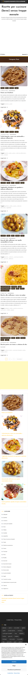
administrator (12, 90)
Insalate (5, 533)
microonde (12, 639)
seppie (12, 310)
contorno (11, 257)
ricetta (8, 310)
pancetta (9, 642)
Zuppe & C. (5, 588)
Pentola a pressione (5, 288)
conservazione (11, 630)
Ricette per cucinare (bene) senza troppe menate (14, 11)
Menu (3, 54)
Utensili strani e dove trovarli (9, 582)
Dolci (4, 526)
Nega (14, 665)
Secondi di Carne (7, 564)
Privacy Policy (17, 673)
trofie (2, 155)
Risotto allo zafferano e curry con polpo (13, 295)
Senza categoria (5, 290)
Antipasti (5, 514)
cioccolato (16, 628)
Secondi (5, 560)
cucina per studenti (18, 257)
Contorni (3, 182)
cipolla (6, 153)
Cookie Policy (10, 673)
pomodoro (3, 310)
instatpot (7, 308)
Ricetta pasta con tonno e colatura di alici (14, 344)
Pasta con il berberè (7, 92)
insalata (17, 636)
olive (3, 642)
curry (2, 258)
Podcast (23, 338)
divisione (21, 633)
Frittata (4, 530)
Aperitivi (5, 517)
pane (15, 642)
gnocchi (6, 258)
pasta (11, 104)
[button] (26, 644)
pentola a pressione (18, 308)
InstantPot (14, 286)
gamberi (7, 206)
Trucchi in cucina (7, 579)
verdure (6, 155)
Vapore (5, 585)
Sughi (16, 88)
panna (20, 642)
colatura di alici (8, 350)
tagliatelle (9, 207)
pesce (13, 153)
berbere (7, 104)
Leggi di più (3, 107)
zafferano (11, 258)
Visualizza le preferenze (14, 669)
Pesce (13, 288)
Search (24, 54)
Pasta (2, 88)
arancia (4, 628)
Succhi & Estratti (7, 573)
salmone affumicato (21, 153)
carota (10, 628)
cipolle (6, 257)
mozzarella (19, 639)
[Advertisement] (14, 39)
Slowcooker (6, 570)
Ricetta (11, 88)
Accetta (14, 662)
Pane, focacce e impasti (9, 539)
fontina (4, 636)
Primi (7, 88)
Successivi (19, 359)
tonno (6, 352)
